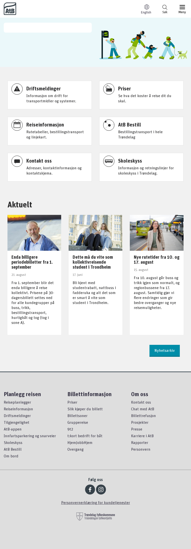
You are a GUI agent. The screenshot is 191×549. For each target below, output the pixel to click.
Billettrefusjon (143, 415)
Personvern (140, 449)
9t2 (70, 429)
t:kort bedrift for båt (84, 435)
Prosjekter (139, 422)
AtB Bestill (13, 449)
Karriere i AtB (142, 435)
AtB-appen (13, 429)
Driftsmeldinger (17, 415)
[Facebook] (90, 489)
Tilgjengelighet (16, 422)
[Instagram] (101, 489)
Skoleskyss (13, 442)
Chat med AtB (142, 408)
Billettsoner (77, 415)
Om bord (11, 455)
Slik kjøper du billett (85, 408)
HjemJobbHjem (80, 442)
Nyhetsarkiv (164, 350)
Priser (72, 402)
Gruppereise (77, 422)
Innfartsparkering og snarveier (30, 435)
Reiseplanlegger (17, 402)
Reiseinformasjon (18, 408)
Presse (136, 429)
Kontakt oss (141, 402)
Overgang (75, 449)
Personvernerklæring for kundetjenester (95, 502)
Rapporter (139, 442)
